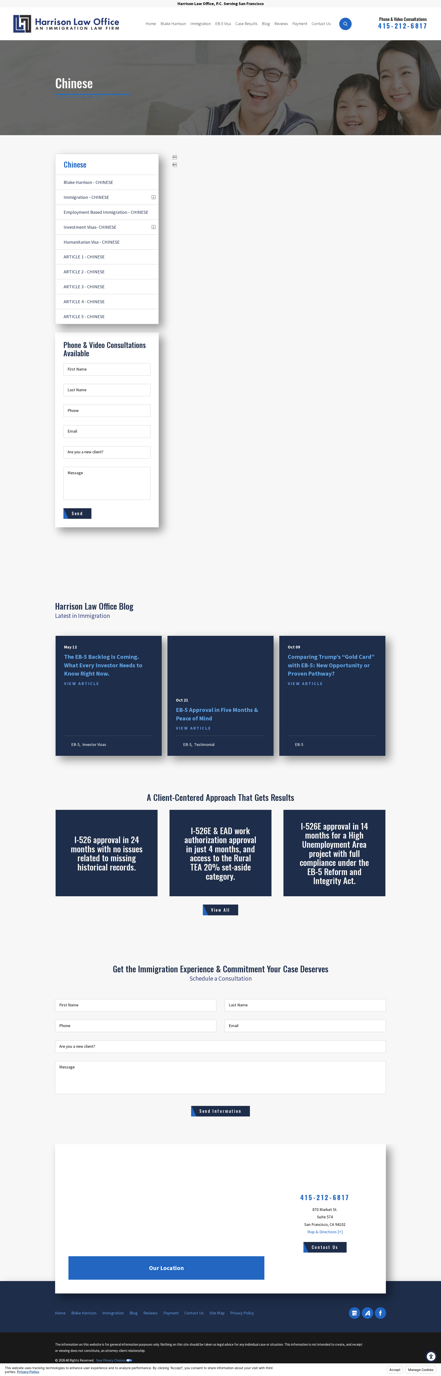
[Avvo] (367, 1313)
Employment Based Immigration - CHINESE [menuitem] (106, 212)
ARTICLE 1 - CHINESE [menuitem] (84, 257)
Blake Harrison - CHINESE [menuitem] (88, 182)
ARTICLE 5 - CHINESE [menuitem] (84, 316)
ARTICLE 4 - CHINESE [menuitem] (84, 301)
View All (220, 910)
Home (151, 23)
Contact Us (321, 23)
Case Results (246, 23)
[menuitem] (151, 23)
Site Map (216, 1313)
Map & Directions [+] (325, 1231)
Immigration (200, 23)
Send (77, 513)
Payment (299, 23)
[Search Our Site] (345, 24)
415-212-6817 (403, 25)
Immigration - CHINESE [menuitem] (86, 197)
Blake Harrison (173, 23)
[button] (431, 1356)
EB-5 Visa (223, 23)
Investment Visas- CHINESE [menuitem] (90, 227)
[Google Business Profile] (354, 1313)
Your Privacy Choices (111, 1360)
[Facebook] (380, 1313)
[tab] (153, 197)
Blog (266, 23)
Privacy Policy (242, 1313)
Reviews (281, 23)
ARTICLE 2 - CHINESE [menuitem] (84, 271)
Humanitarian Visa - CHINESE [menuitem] (92, 242)
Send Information (220, 1111)
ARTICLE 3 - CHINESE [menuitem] (84, 286)
